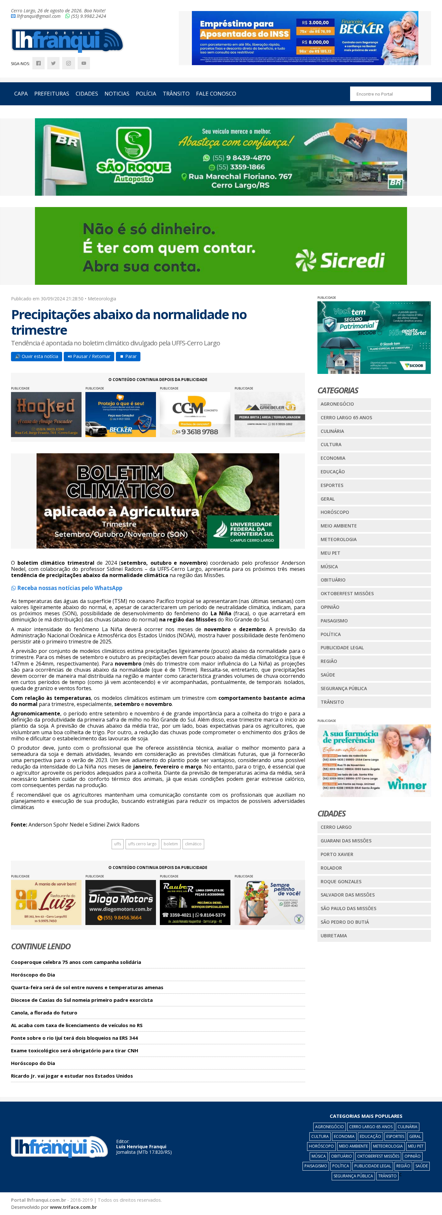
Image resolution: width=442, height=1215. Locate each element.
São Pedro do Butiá (345, 922)
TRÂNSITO (176, 93)
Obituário (333, 580)
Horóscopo (335, 512)
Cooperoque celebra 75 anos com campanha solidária (76, 962)
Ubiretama (334, 935)
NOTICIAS (117, 93)
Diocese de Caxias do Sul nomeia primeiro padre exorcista (82, 1000)
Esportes (332, 485)
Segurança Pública (344, 688)
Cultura (331, 444)
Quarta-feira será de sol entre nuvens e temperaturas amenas (87, 987)
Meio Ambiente (339, 526)
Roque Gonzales (341, 881)
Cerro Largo (336, 827)
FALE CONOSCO (216, 93)
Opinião (330, 607)
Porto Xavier (337, 854)
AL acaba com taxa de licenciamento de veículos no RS (77, 1025)
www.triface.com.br (73, 1207)
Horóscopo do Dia (33, 975)
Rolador (331, 868)
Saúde (328, 675)
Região (329, 661)
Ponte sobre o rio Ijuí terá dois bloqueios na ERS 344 (74, 1038)
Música (329, 566)
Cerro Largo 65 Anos (346, 417)
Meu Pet (330, 553)
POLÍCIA (146, 93)
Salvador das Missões (348, 895)
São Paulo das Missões (348, 908)
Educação (333, 472)
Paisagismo (334, 621)
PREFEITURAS (51, 93)
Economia (333, 458)
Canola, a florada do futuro (44, 1013)
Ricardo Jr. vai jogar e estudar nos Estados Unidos (72, 1076)
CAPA (21, 93)
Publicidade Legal (342, 647)
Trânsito (332, 702)
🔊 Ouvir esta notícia (36, 356)
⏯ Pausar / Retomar (89, 356)
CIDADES (87, 93)
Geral (328, 499)
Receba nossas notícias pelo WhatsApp (69, 588)
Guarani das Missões (346, 841)
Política (331, 634)
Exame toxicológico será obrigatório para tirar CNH (74, 1050)
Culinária (332, 431)
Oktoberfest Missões (347, 593)
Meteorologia (339, 539)
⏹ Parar (128, 356)
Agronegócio (337, 404)
